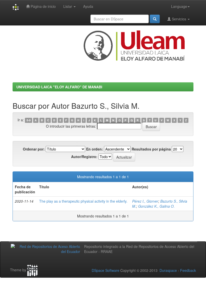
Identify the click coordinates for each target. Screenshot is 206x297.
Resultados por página (151, 149)
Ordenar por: (34, 149)
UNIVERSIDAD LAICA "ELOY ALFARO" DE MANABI (59, 86)
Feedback (188, 270)
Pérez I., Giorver (145, 201)
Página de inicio (43, 6)
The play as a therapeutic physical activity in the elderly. (83, 201)
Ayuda (88, 6)
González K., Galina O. (156, 206)
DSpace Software (105, 270)
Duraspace (168, 270)
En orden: (94, 149)
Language (179, 6)
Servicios (179, 18)
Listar (68, 6)
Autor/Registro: (84, 156)
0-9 (29, 120)
